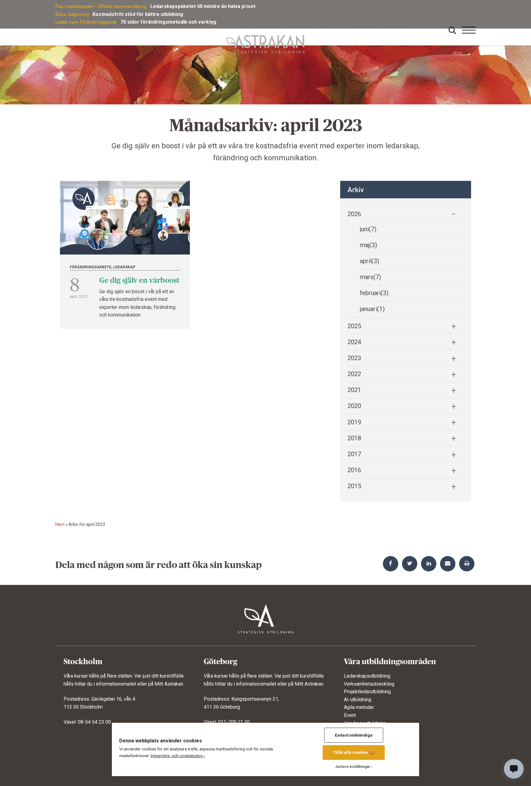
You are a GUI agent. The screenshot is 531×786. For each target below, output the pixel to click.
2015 (354, 486)
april (369, 261)
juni (368, 229)
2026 (354, 214)
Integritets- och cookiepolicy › (178, 755)
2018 (354, 438)
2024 (354, 342)
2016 (354, 470)
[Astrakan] (265, 41)
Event (350, 715)
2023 (354, 358)
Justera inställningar (352, 766)
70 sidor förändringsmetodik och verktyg (168, 22)
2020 (354, 406)
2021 (354, 390)
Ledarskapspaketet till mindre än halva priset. (203, 6)
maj (368, 245)
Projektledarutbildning (367, 692)
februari (374, 293)
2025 (354, 326)
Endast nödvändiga (353, 735)
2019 (354, 422)
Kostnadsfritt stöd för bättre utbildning (137, 14)
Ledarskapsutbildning (367, 676)
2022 (354, 374)
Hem (60, 524)
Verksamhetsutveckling (369, 684)
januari (372, 309)
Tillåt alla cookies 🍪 (353, 752)
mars (370, 277)
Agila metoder (359, 707)
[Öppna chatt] (514, 769)
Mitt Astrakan (169, 684)
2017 (354, 454)
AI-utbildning (357, 699)
